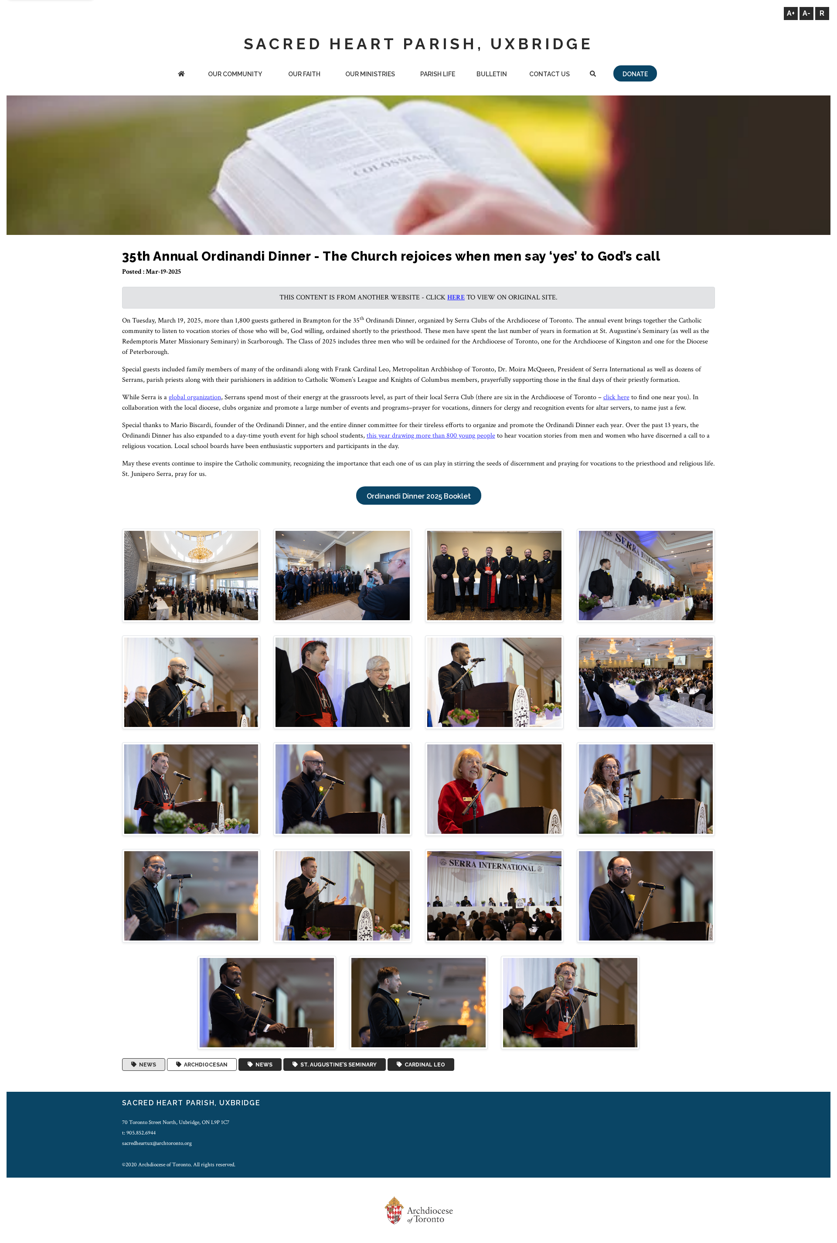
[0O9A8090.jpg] (494, 681)
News (146, 1065)
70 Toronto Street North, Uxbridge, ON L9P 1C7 (175, 1122)
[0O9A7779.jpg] (342, 574)
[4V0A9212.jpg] (570, 1002)
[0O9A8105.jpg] (646, 681)
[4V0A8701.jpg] (494, 895)
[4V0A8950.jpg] (266, 1002)
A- (806, 13)
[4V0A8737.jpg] (646, 895)
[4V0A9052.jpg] (418, 1002)
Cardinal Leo (423, 1065)
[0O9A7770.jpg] (191, 574)
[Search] (592, 75)
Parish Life (437, 74)
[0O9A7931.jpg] (646, 574)
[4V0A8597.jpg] (191, 895)
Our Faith (304, 74)
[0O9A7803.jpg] (494, 574)
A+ (791, 13)
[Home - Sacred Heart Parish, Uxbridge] (181, 75)
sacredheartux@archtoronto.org (157, 1143)
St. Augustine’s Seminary (337, 1065)
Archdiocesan (204, 1065)
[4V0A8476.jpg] (342, 788)
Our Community (235, 74)
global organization (195, 397)
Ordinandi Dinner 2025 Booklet (419, 496)
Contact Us (549, 74)
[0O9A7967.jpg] (342, 681)
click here (616, 397)
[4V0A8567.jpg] (646, 788)
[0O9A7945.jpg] (191, 681)
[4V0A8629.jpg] (342, 895)
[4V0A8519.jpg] (494, 788)
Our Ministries (370, 74)
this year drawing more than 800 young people (431, 435)
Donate (635, 74)
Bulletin (491, 74)
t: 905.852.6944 (139, 1132)
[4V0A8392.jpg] (191, 788)
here (456, 297)
